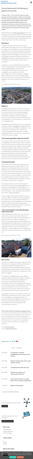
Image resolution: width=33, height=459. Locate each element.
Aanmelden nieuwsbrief (7, 421)
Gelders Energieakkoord (8, 2)
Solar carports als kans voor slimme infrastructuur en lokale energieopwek (21, 380)
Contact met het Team (8, 431)
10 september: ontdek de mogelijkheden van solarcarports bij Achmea (20, 354)
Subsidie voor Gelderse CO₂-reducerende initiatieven (18, 373)
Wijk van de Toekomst (19, 33)
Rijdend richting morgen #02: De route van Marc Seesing (21, 362)
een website (16, 126)
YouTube (5, 444)
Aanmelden (4, 406)
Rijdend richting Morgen (17, 385)
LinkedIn (5, 442)
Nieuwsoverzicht (7, 429)
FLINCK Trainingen (7, 433)
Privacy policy (20, 457)
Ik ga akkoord (13, 457)
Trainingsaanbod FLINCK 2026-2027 (20, 367)
